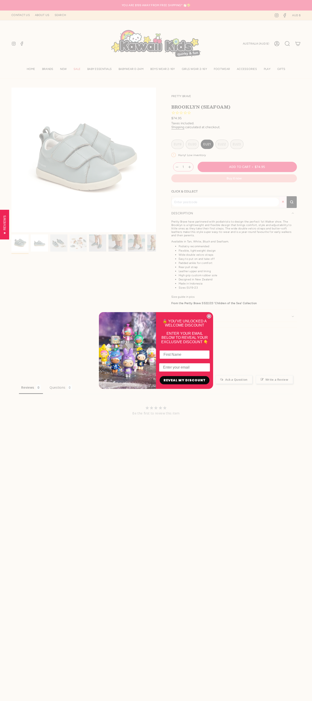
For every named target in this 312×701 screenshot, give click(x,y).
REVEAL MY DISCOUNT (185, 380)
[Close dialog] (209, 316)
